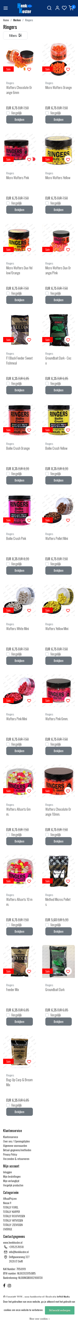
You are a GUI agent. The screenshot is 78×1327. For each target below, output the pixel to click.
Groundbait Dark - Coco (58, 361)
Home (6, 20)
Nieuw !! (7, 1203)
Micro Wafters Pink (17, 177)
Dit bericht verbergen (59, 1310)
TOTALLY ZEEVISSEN (13, 1224)
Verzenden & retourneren (16, 1158)
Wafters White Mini (17, 628)
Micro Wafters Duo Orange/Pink (58, 270)
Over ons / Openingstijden (16, 1141)
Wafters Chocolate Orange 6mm (19, 90)
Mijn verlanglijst (11, 1180)
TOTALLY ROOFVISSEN (14, 1216)
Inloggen (7, 1172)
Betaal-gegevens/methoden (17, 1150)
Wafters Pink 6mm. (56, 718)
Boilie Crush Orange (18, 448)
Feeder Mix (12, 989)
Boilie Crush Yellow (56, 448)
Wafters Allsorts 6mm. (18, 812)
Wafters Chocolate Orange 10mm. (58, 812)
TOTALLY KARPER (11, 1211)
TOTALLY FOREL (10, 1207)
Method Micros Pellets (58, 902)
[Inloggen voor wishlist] (29, 69)
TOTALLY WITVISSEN (13, 1220)
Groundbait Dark (54, 989)
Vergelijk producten (13, 1185)
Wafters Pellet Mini (56, 538)
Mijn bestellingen (12, 1176)
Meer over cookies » (40, 1318)
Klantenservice (10, 1137)
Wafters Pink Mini (16, 718)
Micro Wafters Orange (58, 87)
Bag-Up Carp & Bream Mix (19, 1082)
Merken (17, 20)
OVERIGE (7, 1229)
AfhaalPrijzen (10, 1198)
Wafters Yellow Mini (56, 628)
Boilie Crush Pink (16, 538)
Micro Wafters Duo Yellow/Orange (19, 270)
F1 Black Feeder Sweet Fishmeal (19, 361)
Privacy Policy (10, 1154)
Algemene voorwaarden (15, 1145)
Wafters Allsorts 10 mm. (19, 902)
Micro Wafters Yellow (57, 177)
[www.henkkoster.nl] (24, 8)
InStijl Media (63, 1297)
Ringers (29, 20)
